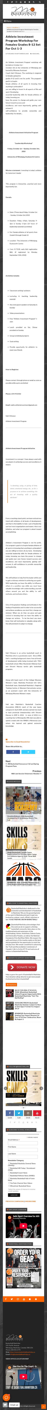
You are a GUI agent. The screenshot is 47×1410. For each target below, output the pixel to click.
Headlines (15, 27)
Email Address (14, 1140)
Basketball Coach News (18, 1173)
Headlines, (35, 53)
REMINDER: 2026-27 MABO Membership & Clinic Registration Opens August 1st (23, 883)
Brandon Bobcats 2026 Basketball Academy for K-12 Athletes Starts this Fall (22, 818)
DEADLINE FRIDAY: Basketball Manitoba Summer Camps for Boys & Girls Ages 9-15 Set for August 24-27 (28, 1005)
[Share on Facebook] (13, 752)
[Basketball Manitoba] (23, 11)
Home (9, 27)
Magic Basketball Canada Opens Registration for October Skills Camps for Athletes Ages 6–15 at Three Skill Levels (22, 855)
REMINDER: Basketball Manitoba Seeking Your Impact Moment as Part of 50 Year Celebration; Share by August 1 (28, 1016)
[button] (6, 1088)
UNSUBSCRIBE (30, 1201)
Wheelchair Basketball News (20, 1186)
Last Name (12, 1154)
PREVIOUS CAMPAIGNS (15, 1201)
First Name (12, 1147)
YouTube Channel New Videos (21, 1183)
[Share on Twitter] (28, 752)
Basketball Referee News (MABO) (22, 1176)
